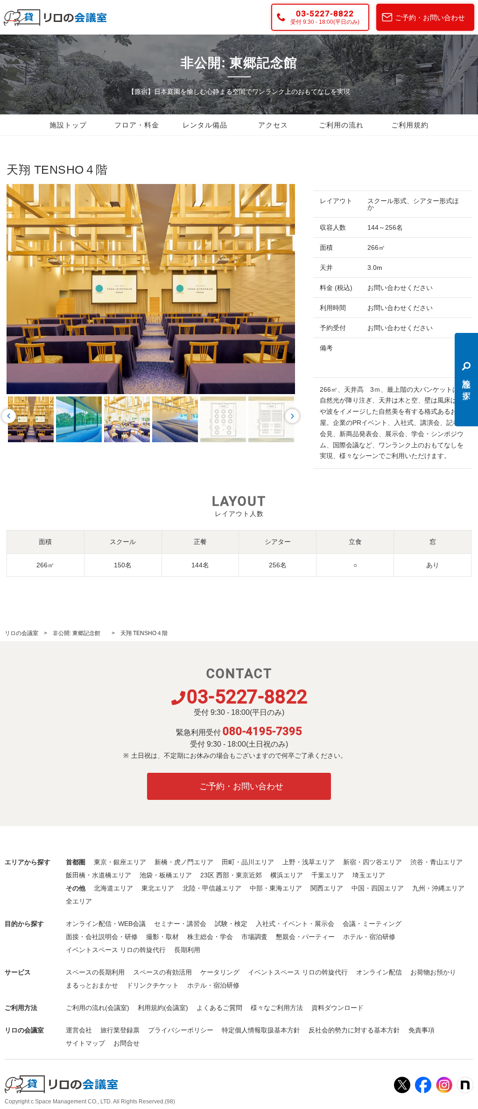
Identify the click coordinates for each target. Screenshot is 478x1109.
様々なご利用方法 (277, 1007)
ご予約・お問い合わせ (430, 17)
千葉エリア (327, 875)
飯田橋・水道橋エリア (98, 875)
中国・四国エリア (377, 888)
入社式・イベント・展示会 (295, 923)
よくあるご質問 (219, 1007)
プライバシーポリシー (180, 1030)
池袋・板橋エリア (166, 875)
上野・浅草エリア (308, 862)
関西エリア (326, 888)
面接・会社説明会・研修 (102, 936)
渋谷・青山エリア (436, 862)
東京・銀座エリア (120, 862)
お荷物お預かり (433, 972)
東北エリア (157, 888)
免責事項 (421, 1030)
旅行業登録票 (120, 1030)
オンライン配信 (379, 972)
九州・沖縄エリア (438, 888)
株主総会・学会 (210, 936)
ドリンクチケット (153, 985)
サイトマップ (85, 1043)
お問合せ (126, 1043)
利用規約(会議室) (163, 1007)
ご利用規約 (410, 125)
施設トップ (68, 125)
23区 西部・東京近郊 (231, 875)
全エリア (79, 901)
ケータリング (219, 972)
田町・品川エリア (248, 862)
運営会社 (79, 1030)
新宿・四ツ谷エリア (372, 862)
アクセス (273, 125)
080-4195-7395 (262, 731)
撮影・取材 (162, 936)
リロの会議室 (21, 633)
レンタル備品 (205, 125)
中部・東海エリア (276, 888)
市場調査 (254, 936)
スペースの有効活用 (162, 972)
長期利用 (187, 950)
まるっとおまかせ (92, 985)
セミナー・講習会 (180, 923)
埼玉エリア (368, 875)
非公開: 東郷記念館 (79, 633)
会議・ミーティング (372, 923)
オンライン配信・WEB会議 (106, 923)
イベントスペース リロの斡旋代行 (116, 950)
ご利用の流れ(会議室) (97, 1007)
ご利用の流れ (341, 125)
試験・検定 (231, 923)
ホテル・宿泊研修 (369, 936)
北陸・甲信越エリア (212, 888)
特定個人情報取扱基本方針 (261, 1030)
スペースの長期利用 (95, 972)
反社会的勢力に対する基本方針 (354, 1030)
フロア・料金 (136, 125)
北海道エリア (113, 888)
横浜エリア (286, 875)
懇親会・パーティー (305, 936)
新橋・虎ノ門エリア (184, 862)
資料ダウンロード (337, 1007)
